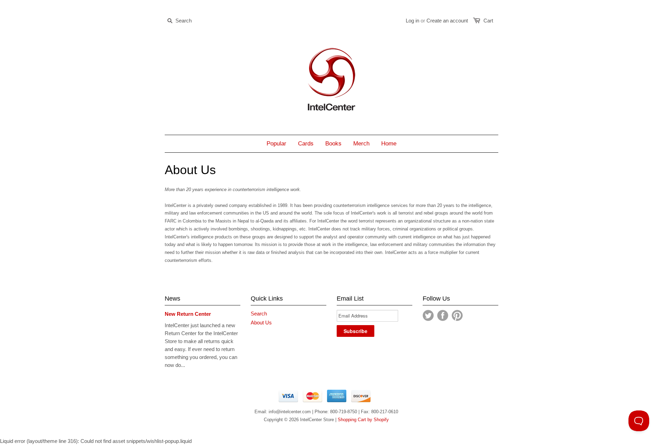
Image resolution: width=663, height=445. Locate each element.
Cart (488, 20)
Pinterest (457, 315)
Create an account (447, 20)
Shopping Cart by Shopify (363, 419)
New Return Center (188, 314)
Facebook (442, 315)
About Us (261, 322)
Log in (412, 20)
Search (259, 313)
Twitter (428, 315)
